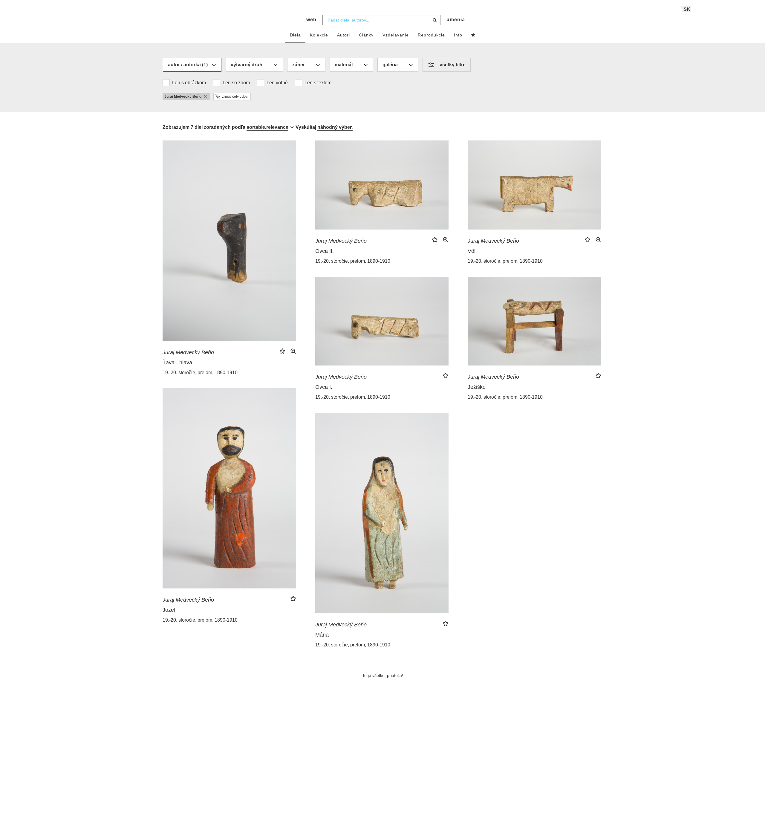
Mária (322, 635)
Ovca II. (324, 251)
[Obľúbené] (473, 35)
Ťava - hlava (177, 363)
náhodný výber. (335, 127)
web (311, 19)
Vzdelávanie (395, 35)
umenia (455, 19)
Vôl (471, 251)
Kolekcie (319, 35)
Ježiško (477, 387)
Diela (295, 35)
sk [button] (687, 9)
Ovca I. (323, 387)
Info (458, 35)
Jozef (169, 610)
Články (366, 35)
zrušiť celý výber (235, 96)
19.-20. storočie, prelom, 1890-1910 (200, 372)
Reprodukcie (431, 35)
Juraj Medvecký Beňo (188, 352)
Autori (343, 35)
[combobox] (381, 20)
